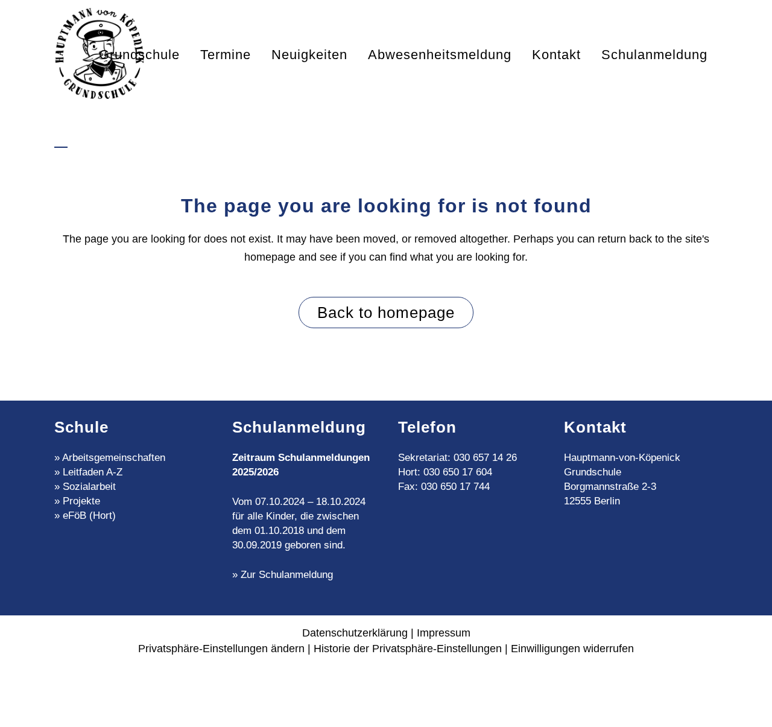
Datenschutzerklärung (355, 633)
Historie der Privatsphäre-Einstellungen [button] (408, 649)
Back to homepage (386, 312)
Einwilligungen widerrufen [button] (572, 649)
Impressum (443, 633)
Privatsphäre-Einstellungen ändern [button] (221, 649)
